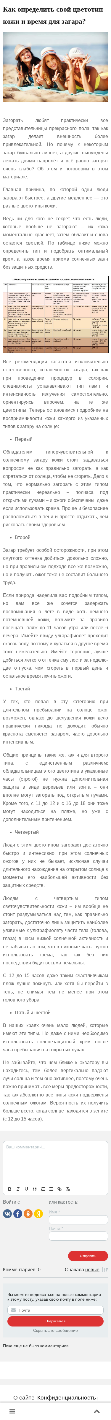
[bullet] (51, 1189)
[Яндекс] (38, 1213)
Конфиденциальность (66, 1397)
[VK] (7, 1213)
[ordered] (43, 1189)
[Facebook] (17, 1213)
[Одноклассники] (28, 1213)
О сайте (24, 1397)
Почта (56, 1228)
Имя (54, 1212)
